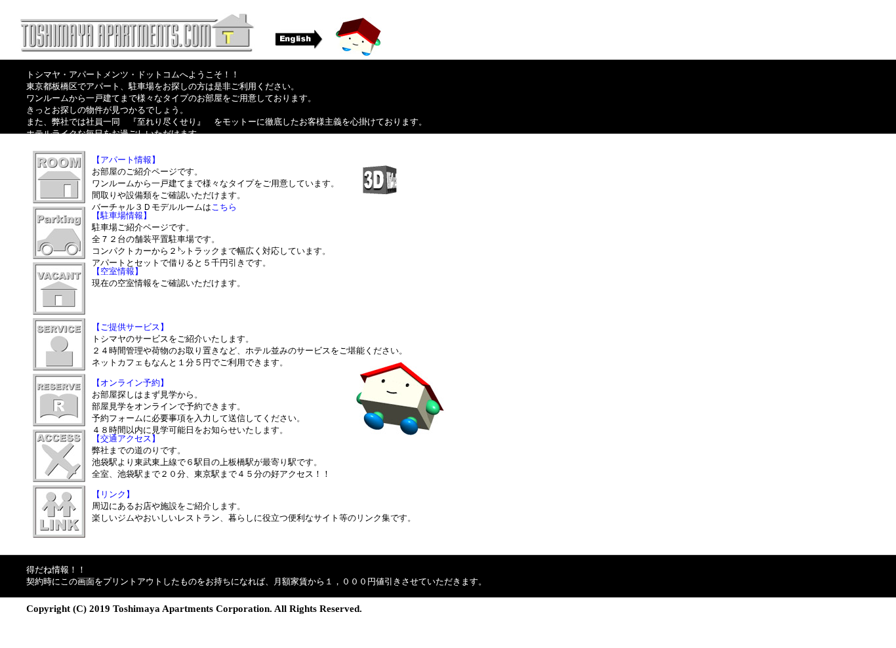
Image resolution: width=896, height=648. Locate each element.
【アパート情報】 (126, 160)
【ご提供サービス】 (130, 327)
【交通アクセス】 (126, 438)
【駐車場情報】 (122, 215)
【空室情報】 (117, 271)
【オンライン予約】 (130, 383)
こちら (224, 207)
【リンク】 (113, 494)
